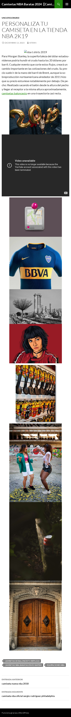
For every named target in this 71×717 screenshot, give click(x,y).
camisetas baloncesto (14, 93)
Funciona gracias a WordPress (15, 712)
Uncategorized (10, 18)
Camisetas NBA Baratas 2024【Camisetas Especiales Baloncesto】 (28, 4)
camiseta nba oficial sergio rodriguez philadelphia (28, 694)
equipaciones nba (56, 665)
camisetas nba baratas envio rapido (23, 665)
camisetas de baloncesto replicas (22, 661)
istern (32, 42)
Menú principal (67, 4)
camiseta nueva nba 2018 (15, 681)
